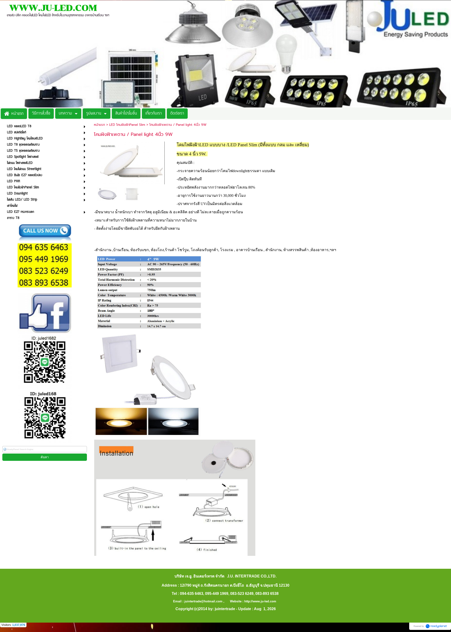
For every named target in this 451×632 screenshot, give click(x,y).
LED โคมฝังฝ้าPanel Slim (127, 124)
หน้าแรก (99, 124)
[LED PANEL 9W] (132, 162)
